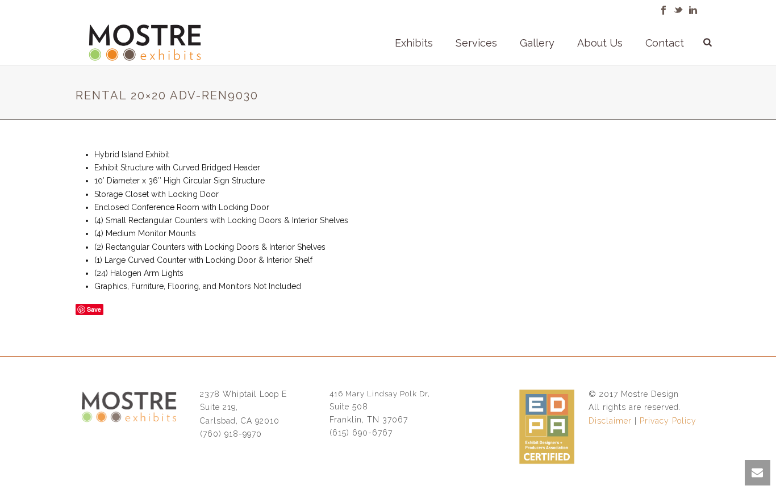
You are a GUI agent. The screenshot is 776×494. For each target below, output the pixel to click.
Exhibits (414, 43)
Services (476, 43)
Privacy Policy (668, 420)
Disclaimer (610, 420)
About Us (600, 43)
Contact (664, 43)
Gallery (537, 43)
